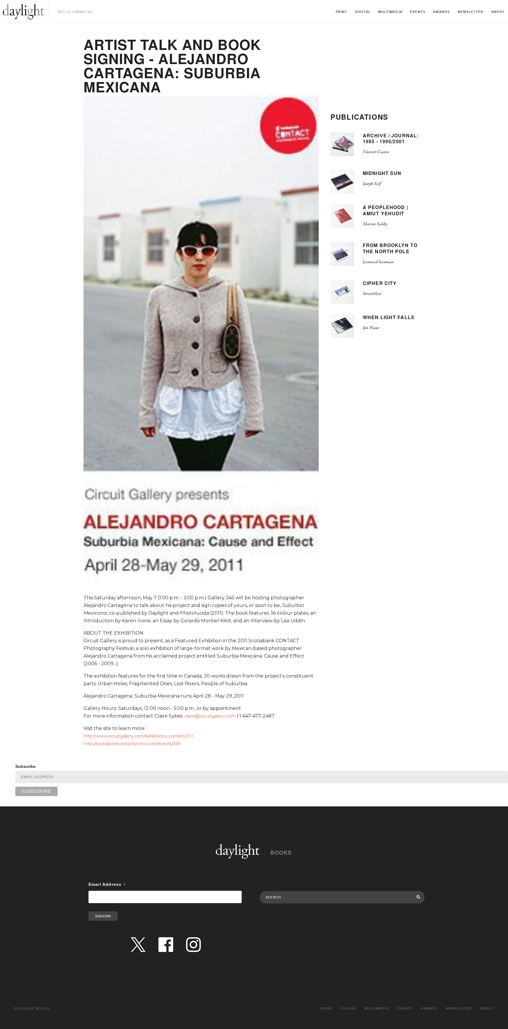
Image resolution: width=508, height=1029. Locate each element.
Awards (441, 12)
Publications (359, 117)
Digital (362, 12)
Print (341, 12)
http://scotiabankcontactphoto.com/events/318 (131, 743)
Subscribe (25, 766)
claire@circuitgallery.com (209, 716)
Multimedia (390, 12)
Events (417, 12)
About (498, 12)
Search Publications (279, 885)
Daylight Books (23, 12)
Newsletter (471, 12)
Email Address (107, 884)
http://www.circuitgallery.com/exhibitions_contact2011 (138, 736)
